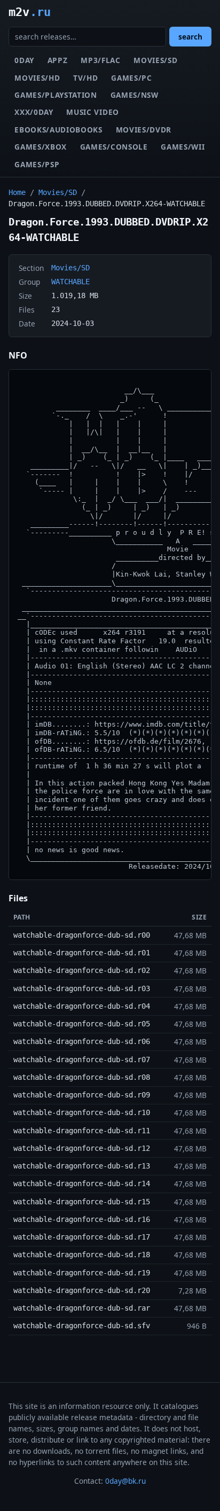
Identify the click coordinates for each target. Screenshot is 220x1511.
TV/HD (85, 78)
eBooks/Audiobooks (58, 129)
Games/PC (131, 78)
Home (17, 192)
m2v (30, 12)
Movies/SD (155, 60)
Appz (58, 60)
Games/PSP (36, 164)
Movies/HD (37, 78)
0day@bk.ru (125, 1481)
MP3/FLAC (100, 60)
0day (24, 60)
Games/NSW (135, 95)
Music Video (92, 112)
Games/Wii (183, 147)
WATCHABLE (70, 281)
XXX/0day (33, 112)
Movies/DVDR (143, 129)
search (190, 37)
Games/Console (114, 147)
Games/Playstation (55, 95)
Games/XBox (40, 147)
